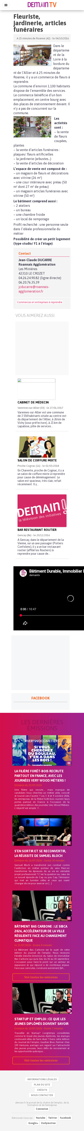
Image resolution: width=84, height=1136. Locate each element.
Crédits (42, 1090)
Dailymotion (48, 1123)
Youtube (40, 1117)
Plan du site (42, 1084)
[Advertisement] (42, 348)
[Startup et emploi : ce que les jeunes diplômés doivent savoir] (42, 1005)
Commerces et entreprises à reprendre (39, 302)
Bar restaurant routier (37, 529)
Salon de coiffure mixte (37, 460)
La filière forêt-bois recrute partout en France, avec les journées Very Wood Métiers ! (40, 775)
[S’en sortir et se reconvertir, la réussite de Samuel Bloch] (42, 837)
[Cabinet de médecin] (36, 389)
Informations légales (42, 1079)
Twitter (52, 1117)
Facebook (65, 1117)
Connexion (42, 1109)
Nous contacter (42, 1095)
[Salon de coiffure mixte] (36, 447)
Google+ (33, 1123)
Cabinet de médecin (33, 402)
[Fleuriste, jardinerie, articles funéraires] (32, 55)
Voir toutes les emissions (41, 977)
